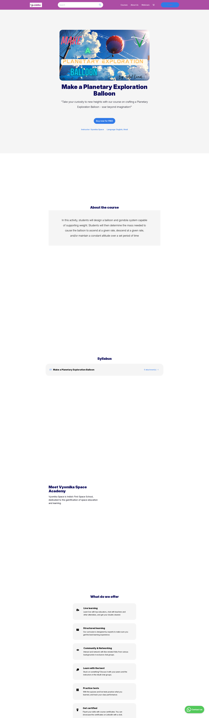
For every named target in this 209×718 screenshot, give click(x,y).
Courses (124, 5)
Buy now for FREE (104, 121)
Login (170, 5)
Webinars (145, 5)
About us (134, 5)
